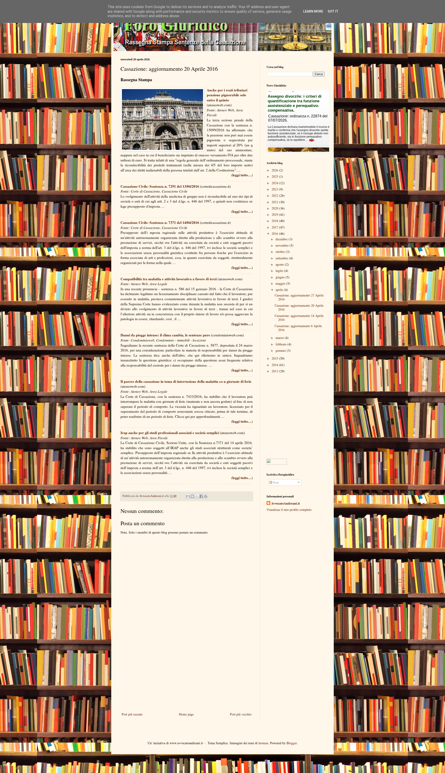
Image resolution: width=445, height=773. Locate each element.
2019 (275, 214)
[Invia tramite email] (188, 496)
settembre (282, 258)
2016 (275, 233)
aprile (280, 289)
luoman (263, 743)
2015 (275, 358)
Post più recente (132, 714)
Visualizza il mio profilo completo (289, 509)
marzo (280, 337)
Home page (186, 714)
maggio (281, 283)
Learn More (313, 11)
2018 (275, 221)
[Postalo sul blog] (192, 496)
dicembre (282, 239)
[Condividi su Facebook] (201, 496)
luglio (280, 270)
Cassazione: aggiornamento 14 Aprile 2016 (299, 317)
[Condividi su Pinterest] (205, 496)
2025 (275, 176)
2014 (275, 365)
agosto (280, 264)
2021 (275, 202)
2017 (275, 227)
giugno (281, 277)
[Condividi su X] (196, 496)
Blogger (291, 743)
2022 (275, 195)
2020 (275, 208)
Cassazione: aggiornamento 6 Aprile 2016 (298, 328)
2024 (275, 183)
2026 (275, 170)
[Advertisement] (187, 673)
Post (275, 482)
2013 (275, 371)
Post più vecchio (240, 714)
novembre (282, 245)
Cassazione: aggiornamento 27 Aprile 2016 (299, 297)
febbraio (281, 344)
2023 (275, 189)
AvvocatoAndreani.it (285, 503)
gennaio (281, 350)
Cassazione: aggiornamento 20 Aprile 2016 (299, 307)
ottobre (281, 251)
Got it (333, 11)
